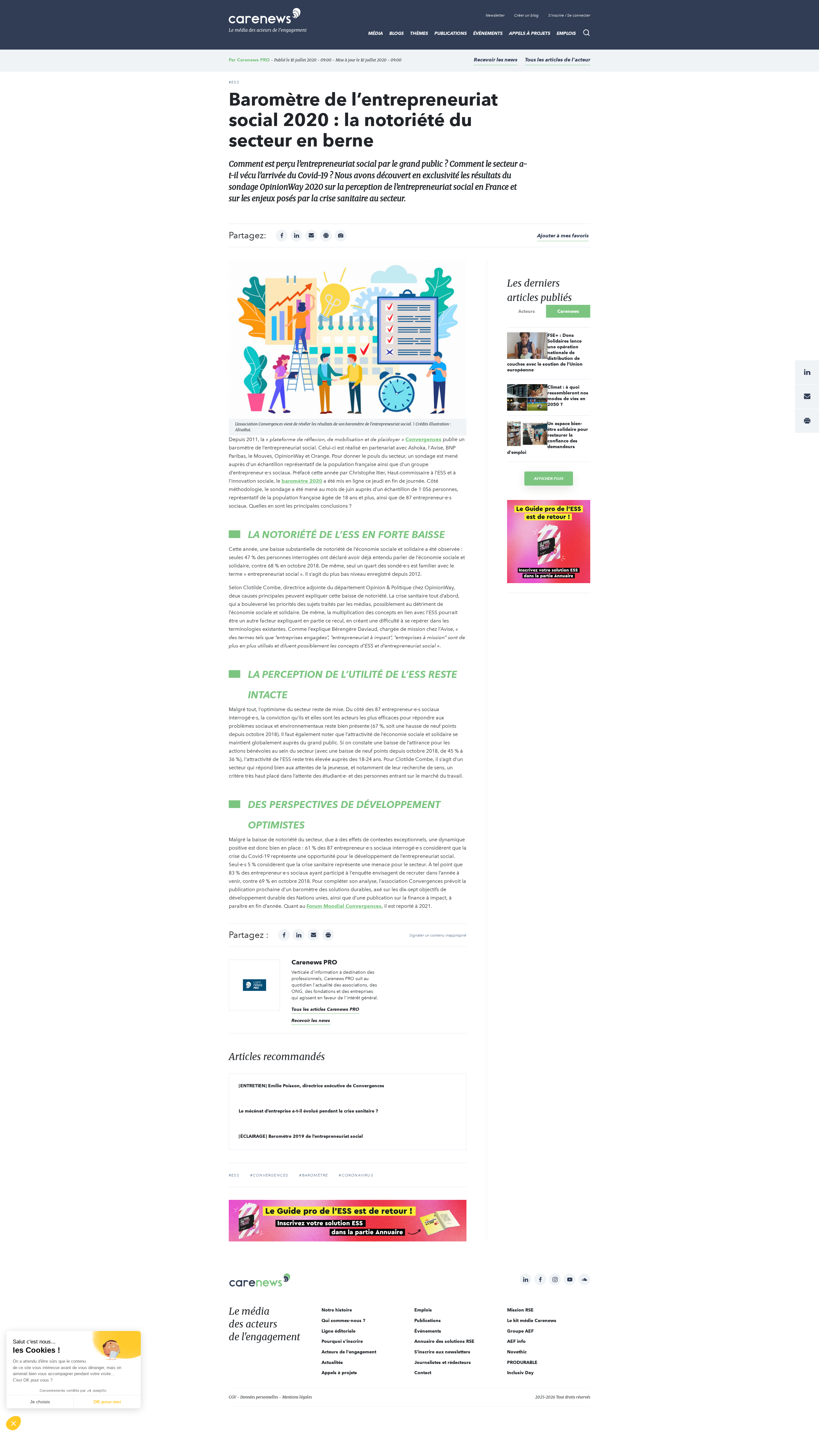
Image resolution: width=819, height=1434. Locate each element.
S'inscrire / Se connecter (569, 15)
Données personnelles (259, 1397)
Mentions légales (297, 1397)
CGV (232, 1397)
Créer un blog (526, 15)
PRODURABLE (522, 1362)
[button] (13, 1423)
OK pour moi (107, 1401)
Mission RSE (520, 1309)
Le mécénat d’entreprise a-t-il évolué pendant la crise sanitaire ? (308, 1110)
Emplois (566, 33)
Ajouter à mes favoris (563, 236)
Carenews (568, 311)
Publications (450, 33)
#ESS (234, 82)
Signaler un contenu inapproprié (438, 935)
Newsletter (495, 15)
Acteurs (526, 311)
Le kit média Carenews (531, 1320)
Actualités (332, 1362)
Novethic (517, 1351)
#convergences (269, 1175)
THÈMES (419, 33)
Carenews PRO (253, 59)
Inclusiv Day (520, 1372)
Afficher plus (548, 478)
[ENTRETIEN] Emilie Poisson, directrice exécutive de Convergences (311, 1085)
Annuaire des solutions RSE (444, 1341)
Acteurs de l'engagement (349, 1351)
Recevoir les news (495, 60)
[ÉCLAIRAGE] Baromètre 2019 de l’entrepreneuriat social (301, 1136)
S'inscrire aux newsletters (442, 1351)
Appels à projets (529, 33)
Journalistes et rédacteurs (442, 1362)
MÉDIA (375, 33)
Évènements (488, 33)
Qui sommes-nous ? (343, 1320)
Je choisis (40, 1401)
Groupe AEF (520, 1331)
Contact (422, 1372)
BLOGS (396, 33)
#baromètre (313, 1175)
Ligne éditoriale (338, 1331)
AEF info (516, 1341)
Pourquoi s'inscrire (342, 1341)
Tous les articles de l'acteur (557, 60)
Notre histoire (337, 1309)
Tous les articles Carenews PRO (325, 1009)
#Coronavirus (356, 1175)
